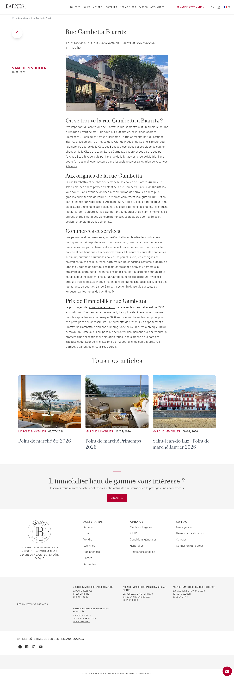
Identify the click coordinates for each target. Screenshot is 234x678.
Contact (181, 539)
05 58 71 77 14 (180, 597)
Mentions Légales (141, 527)
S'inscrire (117, 497)
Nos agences (128, 7)
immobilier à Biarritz (102, 307)
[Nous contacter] (227, 671)
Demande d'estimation (190, 7)
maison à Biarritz (144, 341)
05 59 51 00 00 (80, 597)
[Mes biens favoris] (212, 7)
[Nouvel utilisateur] (219, 7)
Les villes (111, 7)
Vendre (97, 7)
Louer (86, 7)
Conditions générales (143, 539)
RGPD (133, 533)
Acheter (75, 7)
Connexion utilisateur (189, 545)
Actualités (157, 7)
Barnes (143, 7)
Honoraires (137, 545)
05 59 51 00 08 (130, 600)
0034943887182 (81, 621)
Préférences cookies (142, 551)
